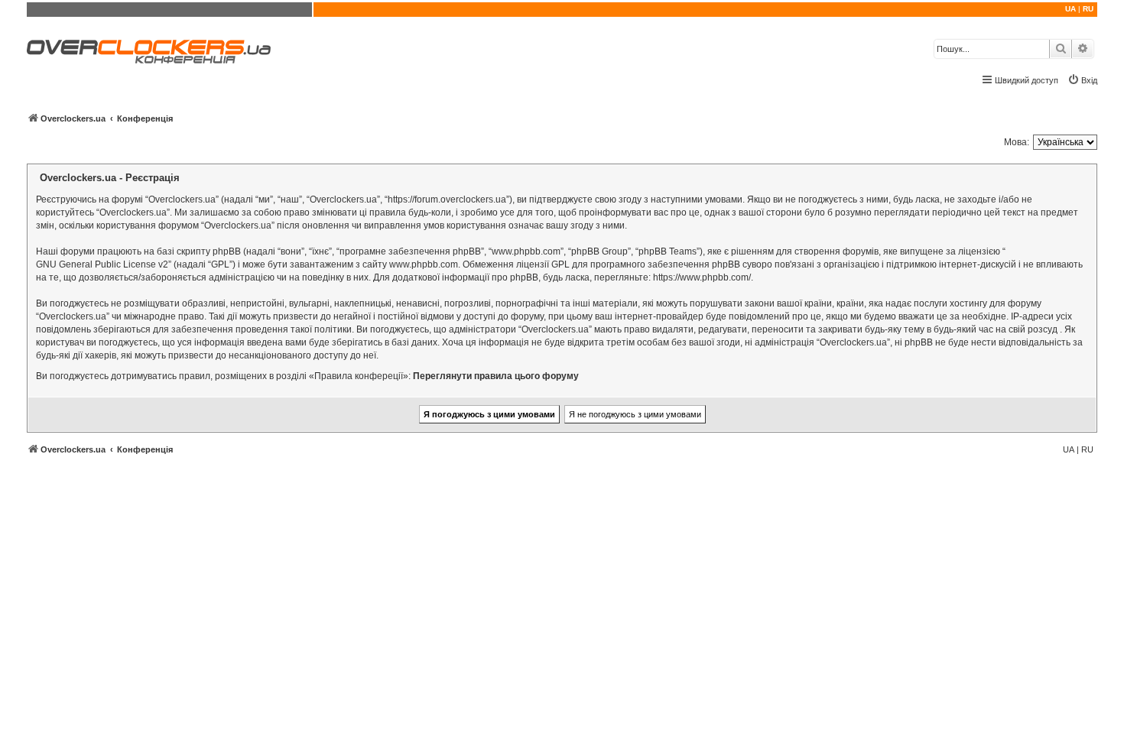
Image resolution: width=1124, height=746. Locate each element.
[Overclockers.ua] (149, 51)
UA (1070, 9)
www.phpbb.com (423, 264)
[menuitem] (1082, 80)
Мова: (1016, 142)
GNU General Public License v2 (102, 264)
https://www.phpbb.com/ (702, 277)
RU (1088, 9)
